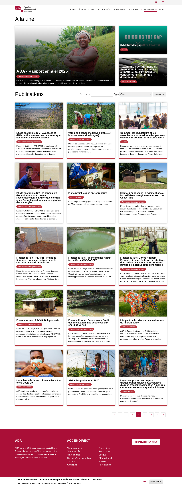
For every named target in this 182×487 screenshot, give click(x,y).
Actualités (72, 465)
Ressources (149, 9)
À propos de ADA (86, 9)
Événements (134, 9)
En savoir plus (73, 483)
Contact (71, 461)
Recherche (85, 94)
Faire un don (104, 465)
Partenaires (104, 448)
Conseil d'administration (79, 458)
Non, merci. (156, 481)
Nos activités (104, 9)
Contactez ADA (146, 442)
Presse (102, 461)
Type (116, 94)
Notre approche (74, 448)
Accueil (73, 9)
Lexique (102, 454)
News (161, 9)
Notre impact (120, 9)
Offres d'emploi (106, 458)
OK (144, 481)
